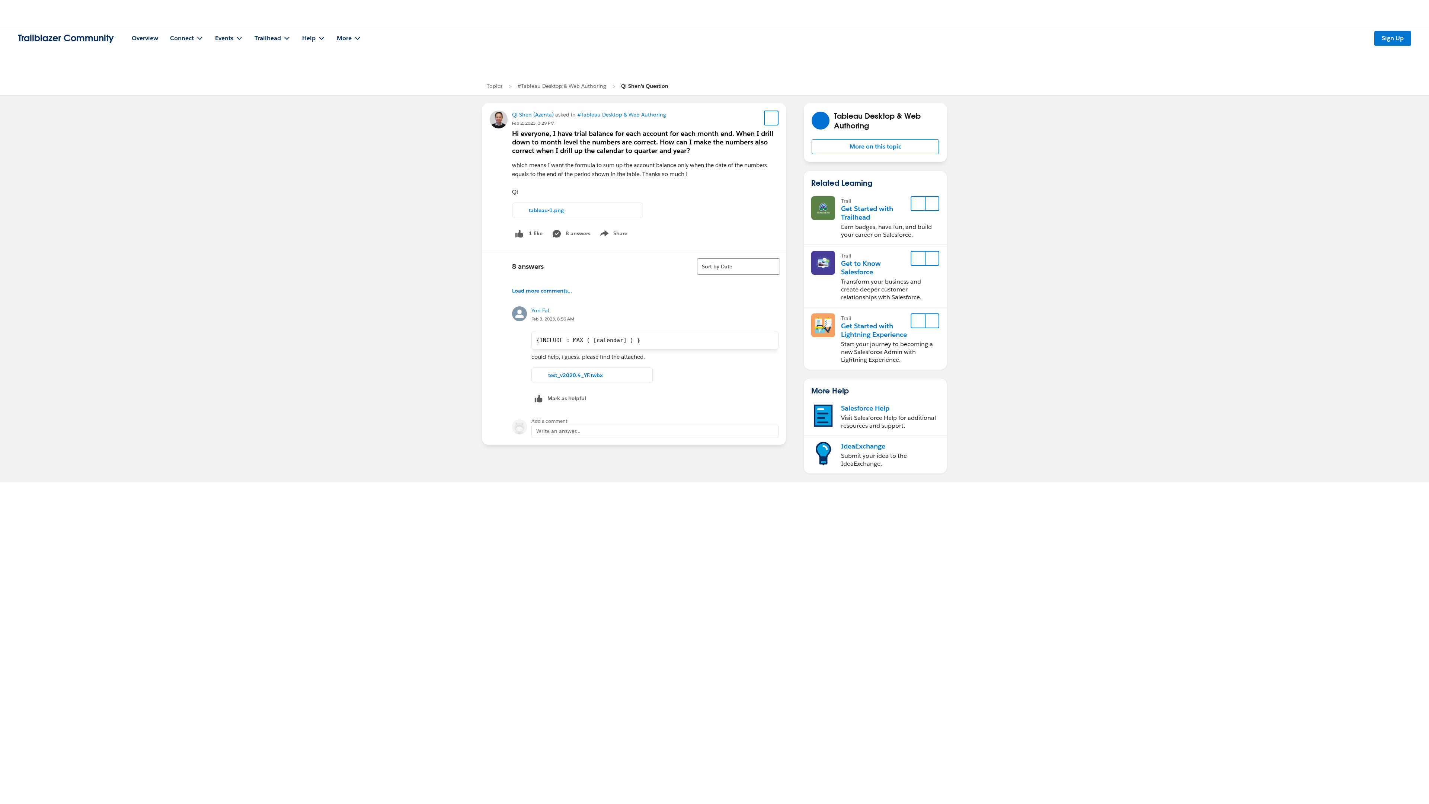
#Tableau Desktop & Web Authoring (561, 86)
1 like (536, 233)
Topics (494, 86)
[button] (875, 146)
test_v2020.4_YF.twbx (575, 375)
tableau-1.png (546, 210)
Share (613, 235)
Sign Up (1393, 38)
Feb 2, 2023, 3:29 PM (533, 123)
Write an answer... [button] (558, 431)
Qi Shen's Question (644, 86)
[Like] (519, 233)
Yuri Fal (540, 310)
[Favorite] (771, 118)
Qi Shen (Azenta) (533, 114)
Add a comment (549, 421)
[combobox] (738, 266)
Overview (145, 38)
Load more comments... (542, 290)
